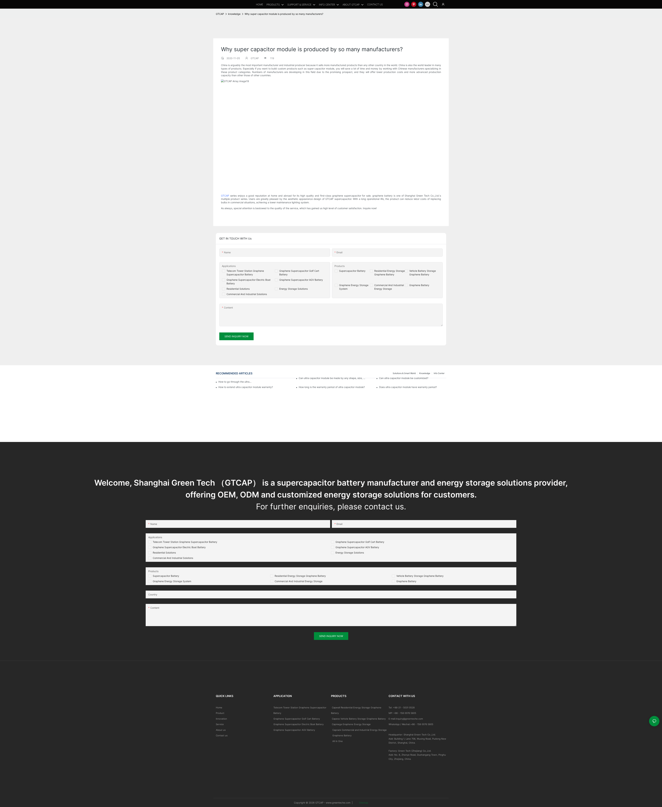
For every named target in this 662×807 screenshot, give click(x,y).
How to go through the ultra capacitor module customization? (235, 381)
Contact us (222, 735)
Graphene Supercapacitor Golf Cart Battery (359, 541)
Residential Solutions (238, 288)
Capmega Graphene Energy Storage (351, 724)
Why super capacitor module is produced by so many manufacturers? (284, 13)
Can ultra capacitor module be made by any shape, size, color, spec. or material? (332, 378)
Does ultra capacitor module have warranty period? (408, 387)
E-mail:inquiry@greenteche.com (406, 718)
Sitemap (363, 802)
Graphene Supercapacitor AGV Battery (301, 279)
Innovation (221, 718)
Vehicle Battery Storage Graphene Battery (420, 575)
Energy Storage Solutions (293, 288)
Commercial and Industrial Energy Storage (298, 581)
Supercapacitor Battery (352, 270)
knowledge (234, 13)
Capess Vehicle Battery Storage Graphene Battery (359, 718)
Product (220, 713)
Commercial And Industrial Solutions (247, 294)
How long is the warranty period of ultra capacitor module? (332, 387)
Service (220, 724)
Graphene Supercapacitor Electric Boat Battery (179, 547)
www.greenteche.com (338, 802)
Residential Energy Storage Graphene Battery (300, 575)
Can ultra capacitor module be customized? (403, 378)
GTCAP (220, 13)
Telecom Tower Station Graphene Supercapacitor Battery (185, 541)
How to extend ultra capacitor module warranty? (245, 387)
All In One (337, 741)
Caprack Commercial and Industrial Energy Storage (359, 730)
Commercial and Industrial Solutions (173, 557)
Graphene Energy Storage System (172, 581)
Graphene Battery (419, 285)
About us (221, 730)
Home (219, 707)
